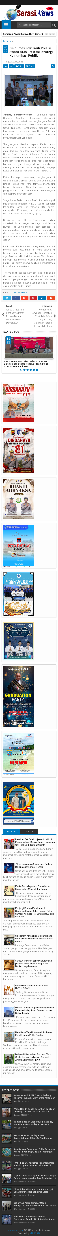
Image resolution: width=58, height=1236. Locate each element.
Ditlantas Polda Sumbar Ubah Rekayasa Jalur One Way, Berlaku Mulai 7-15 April (35, 1205)
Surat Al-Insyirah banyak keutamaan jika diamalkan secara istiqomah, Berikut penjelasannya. (33, 963)
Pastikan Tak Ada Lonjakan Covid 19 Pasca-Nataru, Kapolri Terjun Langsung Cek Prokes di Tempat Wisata (35, 842)
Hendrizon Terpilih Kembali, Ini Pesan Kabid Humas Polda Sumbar (33, 1034)
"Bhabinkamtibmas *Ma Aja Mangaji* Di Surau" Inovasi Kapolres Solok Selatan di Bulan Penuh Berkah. (34, 1192)
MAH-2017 (35, 1233)
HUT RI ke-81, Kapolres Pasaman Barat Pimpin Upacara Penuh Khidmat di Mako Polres (35, 1165)
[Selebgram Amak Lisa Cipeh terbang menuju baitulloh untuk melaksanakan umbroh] (9, 940)
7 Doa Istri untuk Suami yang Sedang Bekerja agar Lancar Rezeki (33, 865)
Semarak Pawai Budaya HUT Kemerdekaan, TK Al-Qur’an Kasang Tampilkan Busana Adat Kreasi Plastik (34, 1138)
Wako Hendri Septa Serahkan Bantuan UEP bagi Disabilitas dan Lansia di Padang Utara (34, 1111)
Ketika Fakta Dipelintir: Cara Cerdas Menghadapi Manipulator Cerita (33, 887)
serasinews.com (15, 1230)
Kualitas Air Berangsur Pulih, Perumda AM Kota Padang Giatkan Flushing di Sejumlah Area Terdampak (34, 1152)
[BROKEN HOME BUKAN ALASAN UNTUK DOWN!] (9, 990)
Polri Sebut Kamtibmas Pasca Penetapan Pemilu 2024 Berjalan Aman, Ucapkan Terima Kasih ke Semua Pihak (35, 1219)
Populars (11, 831)
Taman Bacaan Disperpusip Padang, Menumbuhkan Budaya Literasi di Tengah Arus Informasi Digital (33, 1124)
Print (20, 66)
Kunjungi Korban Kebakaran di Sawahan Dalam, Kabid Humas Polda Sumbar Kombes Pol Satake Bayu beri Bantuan (34, 912)
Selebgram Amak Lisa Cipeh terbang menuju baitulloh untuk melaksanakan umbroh (34, 938)
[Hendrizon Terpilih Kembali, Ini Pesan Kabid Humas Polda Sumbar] (9, 1037)
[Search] (54, 25)
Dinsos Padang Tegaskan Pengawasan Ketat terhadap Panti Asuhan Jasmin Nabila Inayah (34, 1010)
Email (31, 66)
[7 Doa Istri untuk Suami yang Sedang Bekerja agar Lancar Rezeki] (9, 868)
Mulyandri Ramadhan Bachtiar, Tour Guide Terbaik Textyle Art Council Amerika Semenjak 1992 (33, 1057)
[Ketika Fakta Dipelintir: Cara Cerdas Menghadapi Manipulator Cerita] (9, 891)
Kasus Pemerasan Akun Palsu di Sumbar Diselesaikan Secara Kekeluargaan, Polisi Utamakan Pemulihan (26, 364)
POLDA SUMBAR (18, 292)
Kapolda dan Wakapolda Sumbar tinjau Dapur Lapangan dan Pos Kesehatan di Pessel (35, 1178)
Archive (29, 831)
